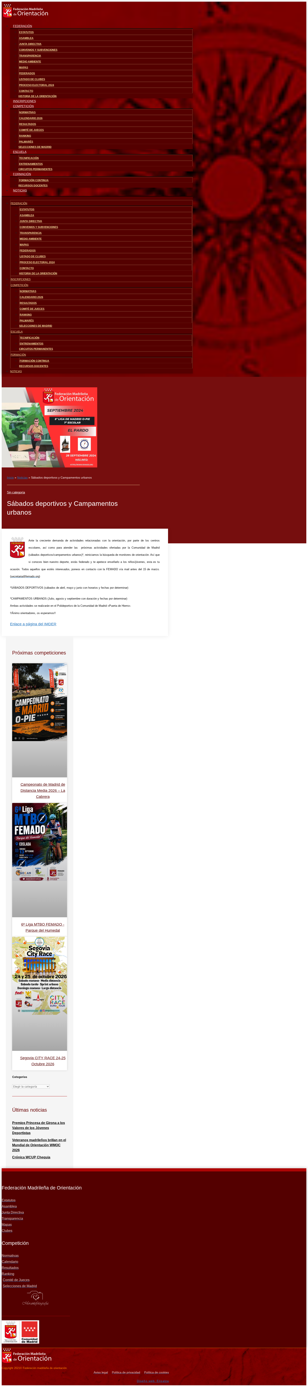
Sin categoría (16, 492)
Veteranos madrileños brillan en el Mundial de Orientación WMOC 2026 (39, 1145)
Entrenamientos (31, 164)
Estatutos (26, 32)
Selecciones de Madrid (35, 147)
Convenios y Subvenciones (38, 49)
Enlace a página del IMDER (33, 624)
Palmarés (26, 141)
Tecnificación (29, 158)
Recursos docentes (33, 185)
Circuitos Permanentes (35, 169)
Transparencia (30, 55)
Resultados (27, 124)
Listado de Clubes (32, 79)
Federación (22, 26)
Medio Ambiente (30, 61)
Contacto (26, 91)
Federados (27, 73)
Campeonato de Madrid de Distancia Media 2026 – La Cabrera (43, 790)
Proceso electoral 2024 (36, 85)
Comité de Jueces (31, 130)
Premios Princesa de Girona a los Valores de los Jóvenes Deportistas (38, 1128)
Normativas (27, 112)
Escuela (19, 152)
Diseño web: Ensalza (153, 1381)
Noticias (20, 190)
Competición (23, 106)
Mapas (23, 67)
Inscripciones (21, 279)
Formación (22, 174)
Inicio (10, 477)
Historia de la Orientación (38, 273)
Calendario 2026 (31, 118)
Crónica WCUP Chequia (31, 1157)
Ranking (25, 135)
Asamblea (26, 38)
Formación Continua (34, 180)
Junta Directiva (30, 44)
